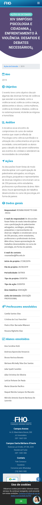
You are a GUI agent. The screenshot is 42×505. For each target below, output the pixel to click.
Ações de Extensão (11, 66)
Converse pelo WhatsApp (21, 468)
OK (21, 501)
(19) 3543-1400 (20, 471)
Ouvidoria (20, 465)
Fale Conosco (20, 462)
